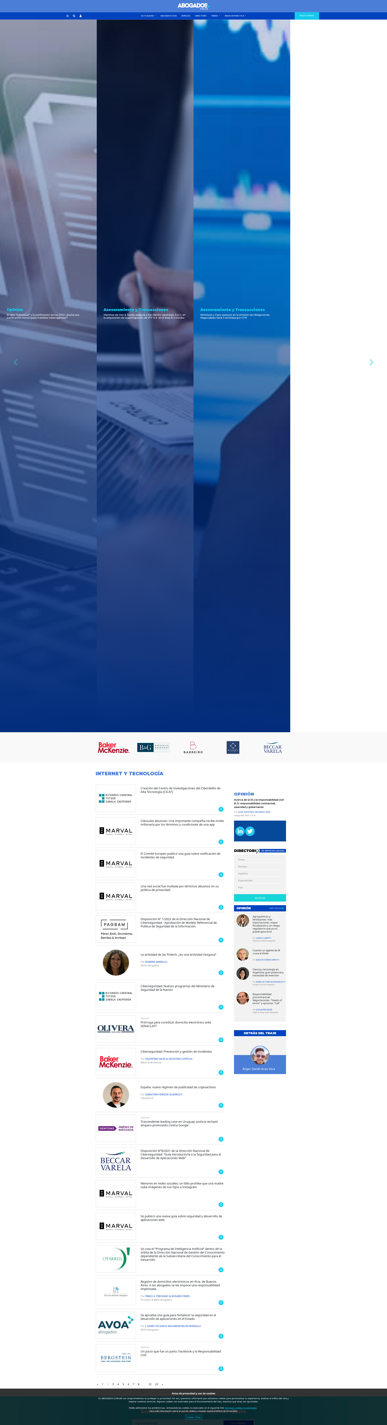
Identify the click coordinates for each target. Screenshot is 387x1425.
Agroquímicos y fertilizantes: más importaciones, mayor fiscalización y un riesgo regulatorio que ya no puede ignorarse (266, 924)
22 (150, 1384)
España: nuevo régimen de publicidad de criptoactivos (178, 1087)
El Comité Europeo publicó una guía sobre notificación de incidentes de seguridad (180, 855)
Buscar (260, 898)
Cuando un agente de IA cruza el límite (266, 952)
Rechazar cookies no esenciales (241, 1407)
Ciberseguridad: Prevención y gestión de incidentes (176, 1051)
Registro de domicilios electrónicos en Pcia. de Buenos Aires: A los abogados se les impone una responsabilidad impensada (180, 1285)
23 (156, 1384)
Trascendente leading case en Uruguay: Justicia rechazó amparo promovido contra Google (179, 1123)
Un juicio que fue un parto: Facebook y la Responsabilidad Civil (181, 1353)
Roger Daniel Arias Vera (259, 1069)
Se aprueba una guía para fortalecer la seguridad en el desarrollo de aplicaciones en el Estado (178, 1317)
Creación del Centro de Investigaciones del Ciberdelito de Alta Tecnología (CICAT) (180, 790)
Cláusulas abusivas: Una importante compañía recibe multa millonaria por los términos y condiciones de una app (182, 822)
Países (214, 16)
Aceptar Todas (193, 1417)
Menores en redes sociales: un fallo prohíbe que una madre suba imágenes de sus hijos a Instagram (182, 1185)
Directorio (201, 16)
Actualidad (147, 16)
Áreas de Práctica (234, 16)
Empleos (186, 16)
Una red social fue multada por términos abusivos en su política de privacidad (180, 888)
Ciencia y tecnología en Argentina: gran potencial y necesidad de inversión (268, 972)
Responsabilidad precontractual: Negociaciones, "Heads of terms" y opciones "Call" (267, 998)
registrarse (307, 15)
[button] (68, 16)
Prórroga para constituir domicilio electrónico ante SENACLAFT (176, 1024)
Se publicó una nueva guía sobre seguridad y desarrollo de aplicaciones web (181, 1218)
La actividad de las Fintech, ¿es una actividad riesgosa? (178, 954)
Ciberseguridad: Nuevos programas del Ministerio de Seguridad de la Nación (178, 988)
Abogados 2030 (168, 16)
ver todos (275, 908)
